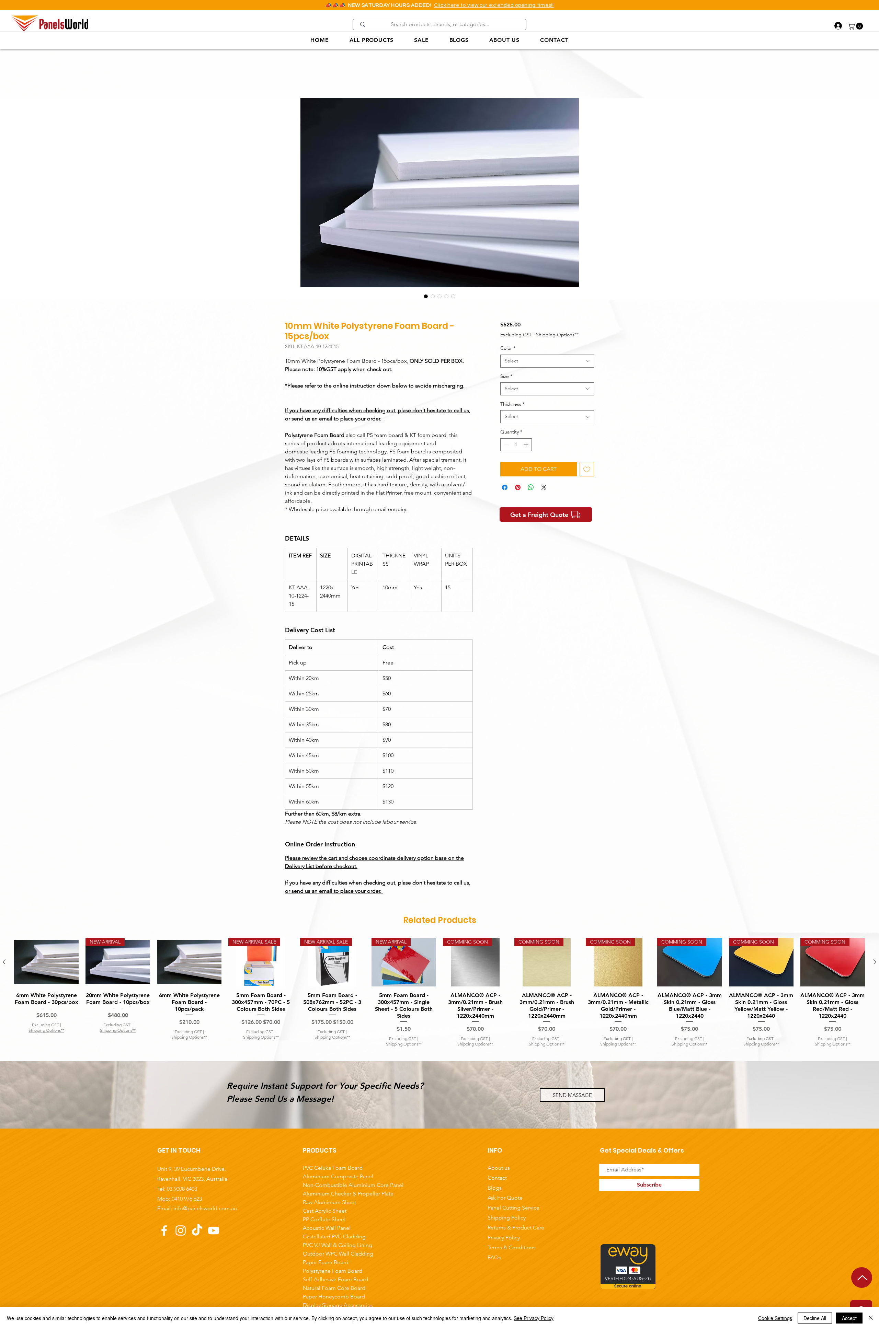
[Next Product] (875, 962)
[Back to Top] (861, 1277)
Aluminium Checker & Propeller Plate (339, 1194)
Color (507, 349)
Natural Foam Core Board (334, 1288)
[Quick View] (46, 962)
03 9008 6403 (182, 1189)
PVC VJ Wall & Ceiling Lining (337, 1246)
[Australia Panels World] (164, 1231)
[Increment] (526, 445)
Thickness (512, 404)
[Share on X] (544, 488)
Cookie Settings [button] (775, 1318)
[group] (439, 993)
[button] (856, 26)
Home (292, 74)
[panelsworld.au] (180, 1231)
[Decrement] (505, 445)
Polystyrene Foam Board (332, 1271)
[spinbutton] (516, 445)
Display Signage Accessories (338, 1306)
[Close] (871, 1318)
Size (506, 376)
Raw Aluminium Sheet (329, 1203)
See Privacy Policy (533, 1318)
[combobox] (547, 361)
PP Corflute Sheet (324, 1220)
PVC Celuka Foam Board (333, 1168)
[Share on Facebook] (505, 488)
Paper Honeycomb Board (334, 1297)
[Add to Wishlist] (587, 469)
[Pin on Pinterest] (518, 488)
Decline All (814, 1318)
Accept (849, 1318)
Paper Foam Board (326, 1263)
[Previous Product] (4, 962)
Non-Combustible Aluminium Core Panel (339, 1185)
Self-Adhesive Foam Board (335, 1280)
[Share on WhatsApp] (531, 488)
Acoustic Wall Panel (327, 1228)
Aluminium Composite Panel (338, 1177)
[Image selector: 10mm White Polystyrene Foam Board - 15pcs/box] (425, 296)
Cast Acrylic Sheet (324, 1211)
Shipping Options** (557, 335)
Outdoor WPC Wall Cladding (338, 1254)
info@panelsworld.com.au (205, 1209)
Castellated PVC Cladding (334, 1237)
